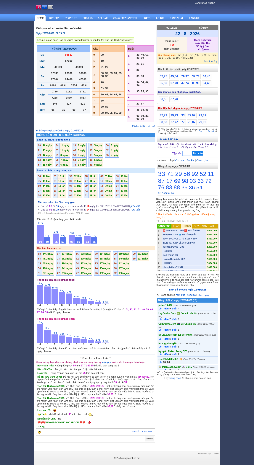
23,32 (202, 115)
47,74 (185, 83)
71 (170, 173)
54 (199, 187)
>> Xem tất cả (166, 193)
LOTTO (146, 18)
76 (161, 187)
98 (185, 181)
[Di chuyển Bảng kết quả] (143, 126)
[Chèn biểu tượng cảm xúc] (39, 432)
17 (169, 181)
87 (161, 180)
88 (177, 187)
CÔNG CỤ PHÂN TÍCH (125, 18)
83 (169, 187)
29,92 (202, 122)
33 (183, 115)
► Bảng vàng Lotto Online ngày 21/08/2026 (59, 130)
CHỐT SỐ (88, 18)
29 (178, 173)
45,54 (174, 76)
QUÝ (196, 226)
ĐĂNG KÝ (194, 18)
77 (183, 122)
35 (184, 187)
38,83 (163, 122)
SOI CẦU (103, 18)
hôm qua (179, 160)
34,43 (206, 83)
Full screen (147, 431)
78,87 (191, 122)
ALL (212, 226)
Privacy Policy (204, 453)
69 (177, 181)
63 (200, 181)
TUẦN (176, 226)
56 (186, 173)
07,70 (174, 83)
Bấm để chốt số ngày (187, 289)
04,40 (206, 76)
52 (203, 174)
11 (211, 174)
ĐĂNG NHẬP (176, 18)
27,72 (174, 122)
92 (195, 173)
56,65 (163, 99)
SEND (149, 438)
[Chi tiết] (135, 206)
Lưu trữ (135, 431)
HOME (40, 18)
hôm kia (190, 160)
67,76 (174, 99)
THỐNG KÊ (71, 18)
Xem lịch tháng (210, 61)
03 (193, 181)
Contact (216, 453)
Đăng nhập (175, 378)
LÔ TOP (160, 18)
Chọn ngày (202, 160)
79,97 (185, 76)
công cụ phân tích (206, 131)
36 (192, 187)
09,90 (196, 83)
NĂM (204, 226)
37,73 (196, 76)
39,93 (174, 115)
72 (208, 181)
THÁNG (186, 226)
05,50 (163, 83)
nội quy (106, 362)
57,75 (163, 76)
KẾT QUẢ (54, 18)
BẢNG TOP (164, 226)
